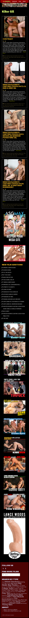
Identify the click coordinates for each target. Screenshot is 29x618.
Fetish (16, 591)
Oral (7, 598)
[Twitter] (3, 568)
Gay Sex (6, 593)
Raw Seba (18, 57)
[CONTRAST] (14, 26)
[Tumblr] (6, 568)
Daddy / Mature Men (20, 590)
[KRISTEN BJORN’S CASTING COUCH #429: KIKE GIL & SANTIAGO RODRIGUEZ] (14, 169)
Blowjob (23, 585)
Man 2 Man (14, 57)
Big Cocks (12, 55)
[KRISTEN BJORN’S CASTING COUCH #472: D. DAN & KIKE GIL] (14, 72)
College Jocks (7, 588)
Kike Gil (10, 57)
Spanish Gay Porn (6, 106)
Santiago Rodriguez (20, 205)
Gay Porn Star (20, 55)
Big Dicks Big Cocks (11, 584)
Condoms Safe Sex (19, 588)
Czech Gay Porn (8, 590)
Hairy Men (13, 593)
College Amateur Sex (21, 587)
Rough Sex (11, 598)
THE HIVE (5, 318)
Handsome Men (5, 57)
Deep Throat (4, 591)
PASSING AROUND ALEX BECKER (11, 299)
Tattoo (14, 601)
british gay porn (11, 587)
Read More (12, 101)
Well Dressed (24, 603)
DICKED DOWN (7, 270)
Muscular (4, 598)
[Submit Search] (3, 574)
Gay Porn (21, 591)
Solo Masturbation (9, 599)
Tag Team (10, 601)
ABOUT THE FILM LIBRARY (10, 609)
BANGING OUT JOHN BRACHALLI (11, 284)
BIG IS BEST (6, 311)
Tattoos (18, 601)
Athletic (5, 55)
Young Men (7, 604)
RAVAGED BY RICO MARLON (10, 291)
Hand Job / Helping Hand (21, 593)
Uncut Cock (7, 58)
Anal (3, 582)
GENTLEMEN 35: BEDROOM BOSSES (12, 304)
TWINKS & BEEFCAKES (9, 282)
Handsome (4, 595)
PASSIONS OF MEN (8, 296)
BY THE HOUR (6, 275)
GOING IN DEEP (7, 289)
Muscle (20, 596)
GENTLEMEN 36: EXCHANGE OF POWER (13, 301)
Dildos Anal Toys (11, 591)
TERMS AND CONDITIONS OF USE (12, 611)
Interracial (4, 597)
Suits (7, 601)
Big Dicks (16, 55)
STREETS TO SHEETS (8, 287)
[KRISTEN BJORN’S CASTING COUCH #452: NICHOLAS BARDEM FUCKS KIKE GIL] (14, 120)
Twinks (4, 603)
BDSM (21, 582)
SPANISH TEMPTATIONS (9, 267)
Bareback (8, 55)
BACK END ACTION (8, 277)
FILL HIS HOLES (7, 272)
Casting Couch (21, 103)
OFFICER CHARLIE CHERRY (10, 294)
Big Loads (20, 585)
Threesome (22, 601)
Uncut (7, 603)
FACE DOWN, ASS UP (8, 279)
